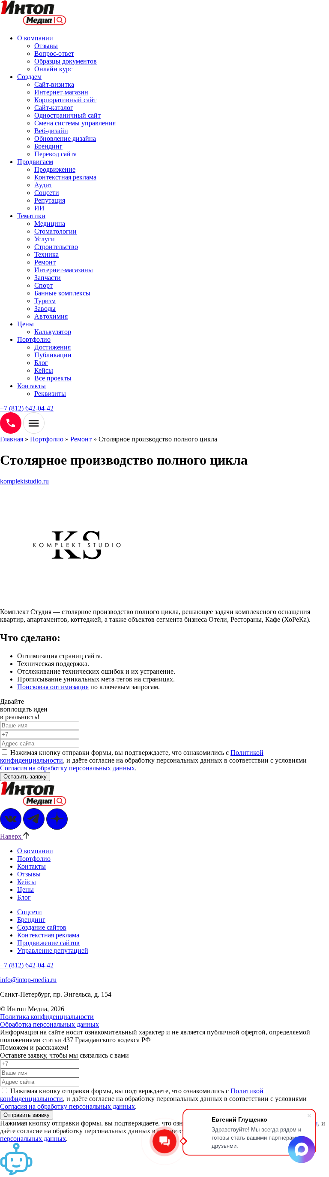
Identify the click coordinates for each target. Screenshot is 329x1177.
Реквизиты (50, 393)
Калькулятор (52, 331)
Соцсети (46, 192)
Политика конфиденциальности (47, 1016)
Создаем (29, 76)
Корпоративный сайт (65, 99)
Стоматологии (55, 231)
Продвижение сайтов (48, 942)
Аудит (43, 185)
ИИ (39, 208)
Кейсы (43, 370)
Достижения (52, 347)
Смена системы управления (75, 123)
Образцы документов (65, 61)
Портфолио (34, 339)
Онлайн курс (53, 69)
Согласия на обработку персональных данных (67, 768)
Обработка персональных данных (49, 1024)
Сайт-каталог (53, 107)
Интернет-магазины (63, 270)
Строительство (56, 246)
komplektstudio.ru (24, 481)
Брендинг (48, 146)
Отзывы (46, 45)
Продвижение (54, 169)
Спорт (43, 285)
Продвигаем (35, 161)
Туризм (45, 300)
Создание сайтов (41, 927)
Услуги (44, 239)
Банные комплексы (62, 293)
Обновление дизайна (65, 138)
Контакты (31, 385)
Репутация (49, 200)
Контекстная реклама (65, 177)
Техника (46, 254)
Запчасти (47, 277)
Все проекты (53, 378)
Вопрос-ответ (54, 53)
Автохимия (51, 316)
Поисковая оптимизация (53, 686)
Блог (41, 362)
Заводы (45, 308)
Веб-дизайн (51, 130)
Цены (25, 324)
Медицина (49, 223)
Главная (11, 439)
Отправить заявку (26, 1115)
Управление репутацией (52, 950)
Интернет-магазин (61, 92)
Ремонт (45, 262)
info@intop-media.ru (28, 979)
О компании (35, 38)
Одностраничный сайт (67, 115)
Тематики (31, 215)
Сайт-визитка (54, 84)
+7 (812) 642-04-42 (27, 408)
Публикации (53, 355)
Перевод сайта (55, 154)
